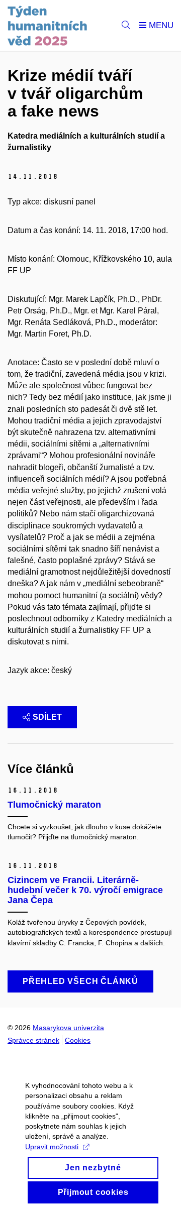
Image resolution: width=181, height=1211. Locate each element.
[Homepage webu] (47, 26)
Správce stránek (33, 1040)
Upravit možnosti (51, 1147)
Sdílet (47, 717)
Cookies (77, 1040)
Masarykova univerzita (68, 1028)
